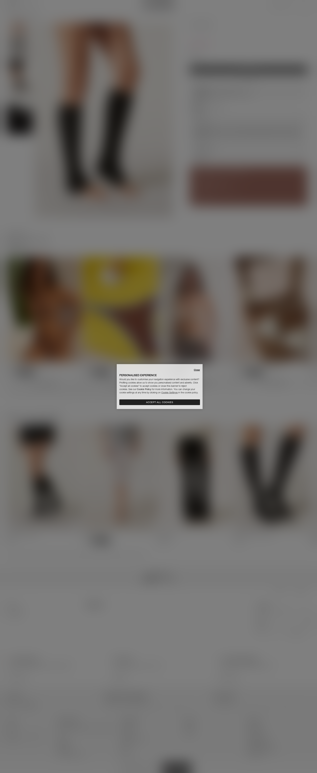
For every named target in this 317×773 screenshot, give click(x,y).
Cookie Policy (144, 389)
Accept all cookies (159, 402)
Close (197, 369)
